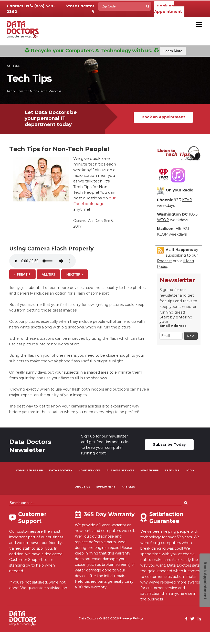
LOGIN (190, 470)
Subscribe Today (169, 444)
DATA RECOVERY (60, 470)
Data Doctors (22, 618)
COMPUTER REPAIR (29, 470)
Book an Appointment (168, 8)
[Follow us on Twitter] (192, 619)
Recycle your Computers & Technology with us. (105, 50)
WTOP (163, 220)
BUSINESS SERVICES (120, 470)
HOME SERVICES (89, 470)
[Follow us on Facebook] (186, 619)
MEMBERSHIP (149, 470)
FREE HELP (172, 470)
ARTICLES (128, 486)
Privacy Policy (131, 618)
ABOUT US (82, 486)
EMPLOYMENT (106, 486)
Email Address (173, 326)
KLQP (162, 234)
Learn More (172, 51)
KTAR (187, 200)
